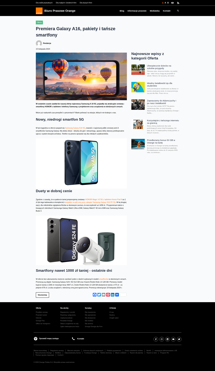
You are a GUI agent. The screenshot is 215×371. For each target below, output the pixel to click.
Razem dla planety (136, 353)
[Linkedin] (167, 339)
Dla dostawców (90, 318)
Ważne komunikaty (40, 350)
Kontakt (166, 11)
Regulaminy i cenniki (67, 312)
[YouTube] (173, 339)
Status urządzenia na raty (69, 323)
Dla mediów (89, 321)
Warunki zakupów (73, 350)
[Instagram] (161, 339)
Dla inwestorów (90, 312)
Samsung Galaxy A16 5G (75, 128)
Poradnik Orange (66, 321)
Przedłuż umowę (42, 312)
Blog (122, 11)
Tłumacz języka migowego (44, 355)
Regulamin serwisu (57, 350)
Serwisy (88, 308)
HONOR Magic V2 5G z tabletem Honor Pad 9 (103, 199)
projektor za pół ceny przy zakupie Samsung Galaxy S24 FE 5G (90, 202)
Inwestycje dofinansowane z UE (166, 350)
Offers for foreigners (43, 323)
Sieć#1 (148, 350)
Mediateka (155, 11)
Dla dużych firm (86, 3)
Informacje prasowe (137, 11)
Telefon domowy (106, 353)
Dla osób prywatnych (44, 3)
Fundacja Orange (90, 353)
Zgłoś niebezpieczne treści (69, 326)
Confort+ (61, 355)
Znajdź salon (114, 318)
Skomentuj (42, 295)
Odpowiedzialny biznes (73, 353)
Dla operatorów (90, 315)
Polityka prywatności (114, 350)
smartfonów (104, 279)
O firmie (113, 308)
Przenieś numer (41, 315)
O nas (112, 312)
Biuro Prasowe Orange (59, 10)
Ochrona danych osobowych (93, 350)
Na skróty (64, 308)
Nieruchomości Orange (43, 353)
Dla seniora (89, 323)
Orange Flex (40, 321)
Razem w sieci (152, 353)
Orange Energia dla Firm (93, 326)
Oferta (39, 22)
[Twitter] (179, 339)
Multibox (58, 353)
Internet (38, 318)
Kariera (112, 315)
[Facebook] (156, 339)
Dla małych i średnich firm (66, 3)
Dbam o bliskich (120, 353)
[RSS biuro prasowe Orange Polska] (178, 3)
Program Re (164, 353)
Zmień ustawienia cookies (134, 350)
